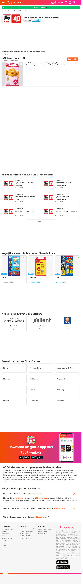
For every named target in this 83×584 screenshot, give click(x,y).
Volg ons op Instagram (26, 533)
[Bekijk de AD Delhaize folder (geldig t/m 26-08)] (12, 74)
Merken (4, 536)
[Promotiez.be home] (14, 2)
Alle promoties (6, 534)
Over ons (4, 540)
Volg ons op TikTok (26, 538)
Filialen (21, 11)
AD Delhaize (14, 11)
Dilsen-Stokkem (35, 494)
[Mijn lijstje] (74, 2)
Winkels (7, 11)
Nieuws (4, 545)
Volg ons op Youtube (26, 535)
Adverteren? (5, 531)
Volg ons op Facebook (26, 531)
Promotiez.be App (7, 538)
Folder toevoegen (7, 543)
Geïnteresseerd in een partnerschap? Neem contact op (44, 531)
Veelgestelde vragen (8, 529)
